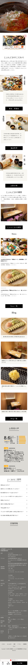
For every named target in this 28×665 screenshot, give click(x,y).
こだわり (3, 644)
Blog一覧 (14, 419)
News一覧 (14, 306)
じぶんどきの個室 (14, 227)
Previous (2, 212)
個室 (14, 644)
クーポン (19, 644)
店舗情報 (25, 644)
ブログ (14, 646)
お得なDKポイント (14, 660)
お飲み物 (14, 185)
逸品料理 (14, 148)
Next (24, 212)
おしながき (9, 644)
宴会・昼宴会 (14, 108)
